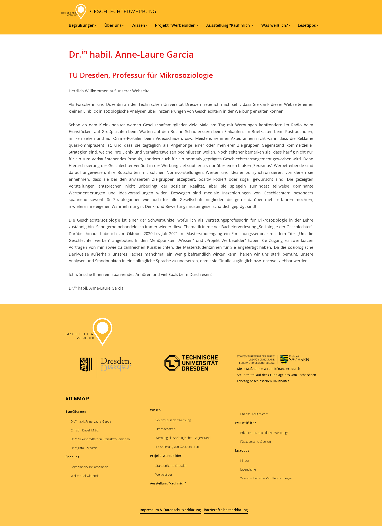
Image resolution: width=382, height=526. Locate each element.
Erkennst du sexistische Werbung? (264, 433)
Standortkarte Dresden (171, 465)
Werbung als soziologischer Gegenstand (182, 438)
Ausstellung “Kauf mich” (228, 25)
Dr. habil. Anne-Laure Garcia (91, 421)
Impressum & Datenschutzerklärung (170, 509)
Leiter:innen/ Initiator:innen (89, 467)
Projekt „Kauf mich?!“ (254, 414)
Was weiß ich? (274, 25)
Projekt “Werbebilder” (175, 25)
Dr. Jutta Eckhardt (84, 448)
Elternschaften (165, 429)
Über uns (113, 25)
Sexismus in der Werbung (173, 420)
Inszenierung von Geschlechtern (177, 446)
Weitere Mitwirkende (85, 476)
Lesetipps (307, 25)
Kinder (244, 460)
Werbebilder (163, 474)
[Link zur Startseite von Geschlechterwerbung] (74, 11)
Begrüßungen (81, 25)
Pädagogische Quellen (255, 441)
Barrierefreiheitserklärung (226, 509)
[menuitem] (83, 25)
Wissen (138, 25)
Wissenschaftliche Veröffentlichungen (266, 478)
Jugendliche (248, 469)
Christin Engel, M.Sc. (85, 430)
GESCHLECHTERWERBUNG (123, 11)
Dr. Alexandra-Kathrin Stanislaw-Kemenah (100, 439)
